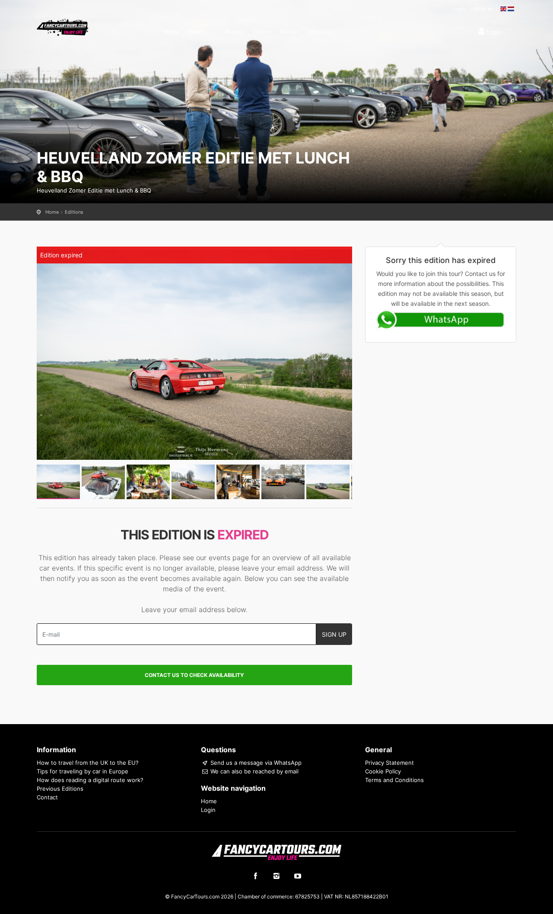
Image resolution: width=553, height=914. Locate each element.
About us (483, 9)
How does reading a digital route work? (90, 779)
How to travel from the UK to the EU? (88, 762)
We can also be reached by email (254, 771)
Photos (234, 31)
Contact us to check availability (194, 675)
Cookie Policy (383, 771)
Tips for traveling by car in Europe (82, 771)
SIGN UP (334, 634)
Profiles (290, 31)
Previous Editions (60, 788)
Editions (74, 212)
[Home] (63, 26)
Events (198, 31)
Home (171, 31)
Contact (47, 797)
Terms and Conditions (394, 779)
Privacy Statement (389, 762)
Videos (261, 31)
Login (459, 9)
